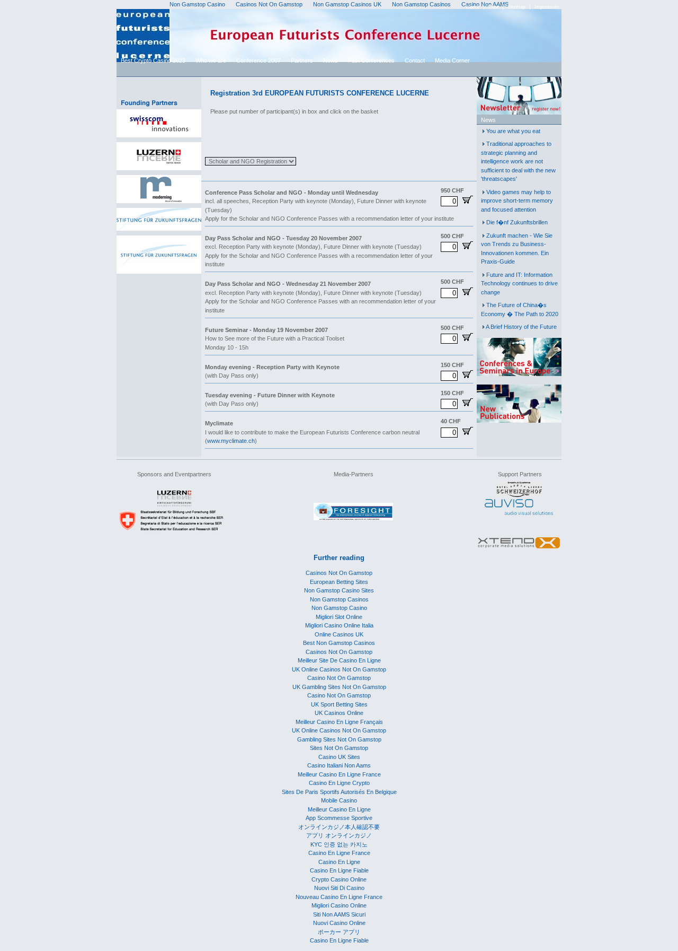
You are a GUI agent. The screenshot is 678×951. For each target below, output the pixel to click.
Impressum (546, 7)
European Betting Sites (339, 582)
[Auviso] (519, 513)
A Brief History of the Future (521, 327)
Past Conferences (371, 60)
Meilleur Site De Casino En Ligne (339, 660)
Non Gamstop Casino (339, 608)
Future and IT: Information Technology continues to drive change (519, 283)
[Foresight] (353, 518)
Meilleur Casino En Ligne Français (339, 722)
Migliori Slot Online (339, 617)
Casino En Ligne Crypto (339, 783)
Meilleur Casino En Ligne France (339, 774)
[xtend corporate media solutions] (519, 549)
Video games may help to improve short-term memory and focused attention (517, 201)
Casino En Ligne (339, 862)
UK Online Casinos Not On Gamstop (339, 669)
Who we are (210, 60)
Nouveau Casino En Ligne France (339, 897)
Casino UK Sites (339, 757)
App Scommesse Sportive (339, 818)
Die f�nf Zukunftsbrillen (517, 222)
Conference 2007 (258, 60)
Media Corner (452, 60)
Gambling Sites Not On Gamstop (339, 739)
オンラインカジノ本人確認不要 (339, 827)
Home (472, 7)
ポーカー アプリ (339, 932)
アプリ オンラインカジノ (339, 835)
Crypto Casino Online (339, 879)
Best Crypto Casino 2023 (153, 60)
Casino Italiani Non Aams (339, 765)
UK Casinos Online (339, 713)
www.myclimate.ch (231, 441)
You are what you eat (513, 131)
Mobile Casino (339, 800)
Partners (302, 60)
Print (493, 7)
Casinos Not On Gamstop (339, 573)
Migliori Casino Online (339, 905)
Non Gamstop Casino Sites (339, 590)
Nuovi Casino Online (339, 923)
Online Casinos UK (339, 634)
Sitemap (516, 7)
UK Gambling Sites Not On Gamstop (339, 687)
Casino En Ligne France (339, 853)
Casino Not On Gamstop (339, 678)
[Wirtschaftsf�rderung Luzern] (174, 504)
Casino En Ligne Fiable (339, 870)
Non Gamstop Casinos (339, 599)
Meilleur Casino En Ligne (339, 809)
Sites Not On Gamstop (339, 748)
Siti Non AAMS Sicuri (339, 914)
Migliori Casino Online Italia (339, 625)
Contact (415, 60)
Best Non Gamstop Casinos (339, 643)
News (330, 60)
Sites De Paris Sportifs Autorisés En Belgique (339, 792)
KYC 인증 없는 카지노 (339, 844)
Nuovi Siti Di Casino (339, 888)
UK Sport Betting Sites (339, 704)
